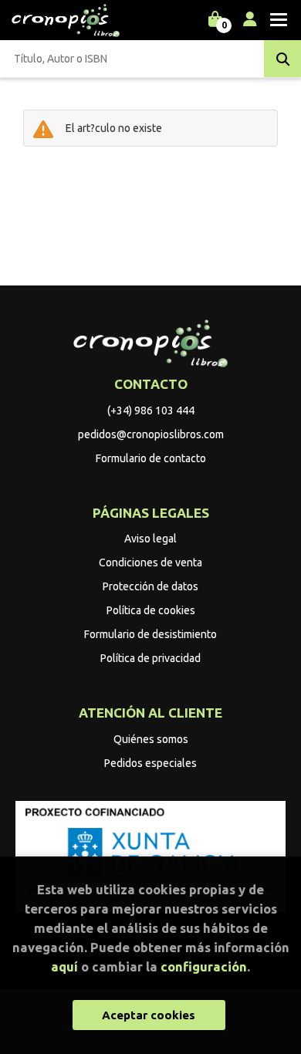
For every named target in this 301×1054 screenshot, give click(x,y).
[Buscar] (282, 58)
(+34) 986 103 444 (150, 410)
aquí (64, 966)
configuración (204, 966)
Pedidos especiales (150, 763)
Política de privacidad (150, 658)
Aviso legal (150, 538)
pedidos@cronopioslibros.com (151, 434)
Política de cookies (151, 610)
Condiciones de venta (150, 562)
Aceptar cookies (148, 1015)
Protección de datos (150, 586)
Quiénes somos (150, 739)
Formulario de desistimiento (150, 634)
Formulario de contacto (151, 458)
